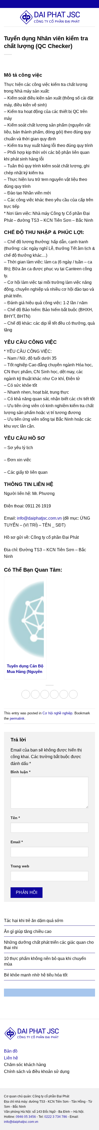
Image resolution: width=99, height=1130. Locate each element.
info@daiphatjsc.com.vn (39, 518)
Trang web (20, 866)
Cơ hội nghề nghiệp (57, 713)
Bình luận (20, 772)
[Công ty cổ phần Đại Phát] (49, 17)
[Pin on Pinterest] (63, 694)
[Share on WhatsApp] (25, 694)
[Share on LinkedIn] (73, 694)
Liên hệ (11, 1058)
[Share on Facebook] (35, 694)
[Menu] (7, 17)
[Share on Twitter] (44, 694)
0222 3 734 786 (55, 1117)
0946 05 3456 (26, 1117)
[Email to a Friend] (54, 694)
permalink (17, 718)
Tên (15, 818)
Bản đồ (10, 1051)
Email (17, 842)
